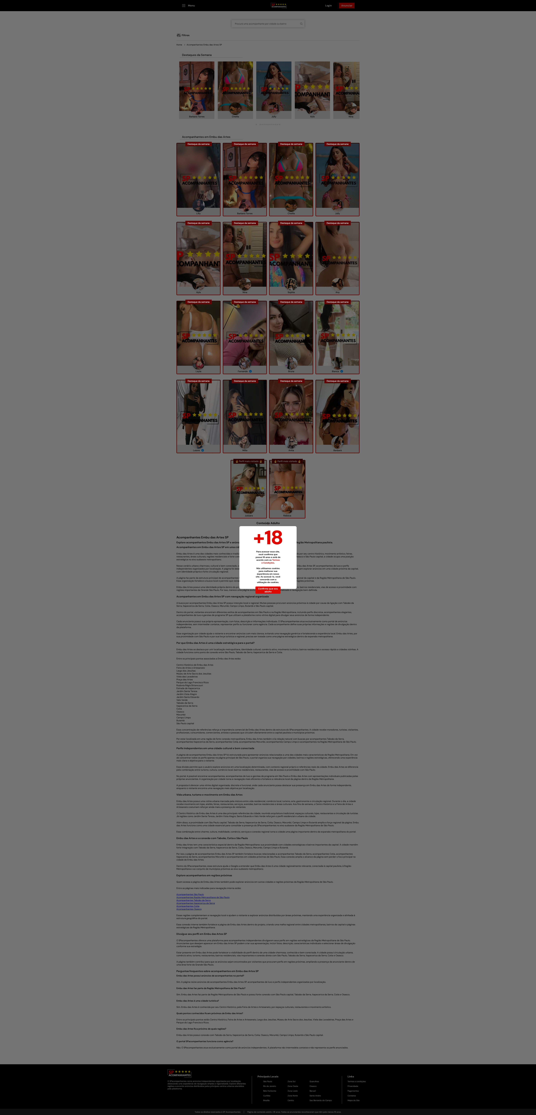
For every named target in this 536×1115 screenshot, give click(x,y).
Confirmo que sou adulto (268, 590)
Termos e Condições (270, 561)
